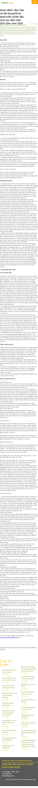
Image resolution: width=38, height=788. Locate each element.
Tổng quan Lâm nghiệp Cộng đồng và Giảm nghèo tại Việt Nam (28, 733)
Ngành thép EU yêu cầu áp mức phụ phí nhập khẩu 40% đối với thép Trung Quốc (28, 669)
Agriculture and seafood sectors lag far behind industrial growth (8, 713)
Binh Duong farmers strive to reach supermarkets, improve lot (9, 695)
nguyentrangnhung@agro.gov (9, 637)
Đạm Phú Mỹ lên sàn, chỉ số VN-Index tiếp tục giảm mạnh (9, 723)
